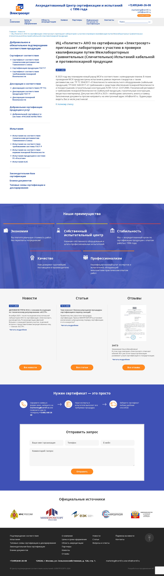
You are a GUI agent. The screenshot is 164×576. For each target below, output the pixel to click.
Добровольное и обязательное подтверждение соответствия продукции (28, 45)
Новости (96, 535)
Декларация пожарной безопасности (23, 98)
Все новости (30, 367)
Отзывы (65, 553)
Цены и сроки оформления (30, 22)
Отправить (82, 472)
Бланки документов (21, 180)
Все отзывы (133, 367)
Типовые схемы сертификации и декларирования (27, 186)
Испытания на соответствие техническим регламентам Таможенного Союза (26, 138)
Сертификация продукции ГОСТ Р (29, 68)
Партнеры (77, 20)
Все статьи (82, 367)
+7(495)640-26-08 (139, 5)
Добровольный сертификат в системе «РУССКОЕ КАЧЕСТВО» (27, 115)
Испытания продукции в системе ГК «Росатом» (28, 157)
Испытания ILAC (20, 161)
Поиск (122, 22)
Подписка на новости (125, 536)
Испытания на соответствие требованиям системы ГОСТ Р (27, 145)
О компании (15, 21)
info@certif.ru (144, 12)
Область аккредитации (48, 21)
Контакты (109, 20)
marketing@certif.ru (141, 10)
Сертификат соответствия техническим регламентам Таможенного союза (25, 62)
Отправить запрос (144, 15)
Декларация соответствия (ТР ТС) (29, 88)
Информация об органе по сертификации (93, 22)
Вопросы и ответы (101, 543)
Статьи (96, 539)
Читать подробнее (18, 330)
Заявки (64, 20)
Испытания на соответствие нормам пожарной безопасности (28, 151)
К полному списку (64, 104)
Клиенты (66, 550)
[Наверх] (149, 537)
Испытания (16, 128)
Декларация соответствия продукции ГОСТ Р (25, 92)
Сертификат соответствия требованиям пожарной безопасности (25, 74)
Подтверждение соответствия (24, 535)
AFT (152, 568)
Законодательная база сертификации (22, 175)
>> (149, 22)
